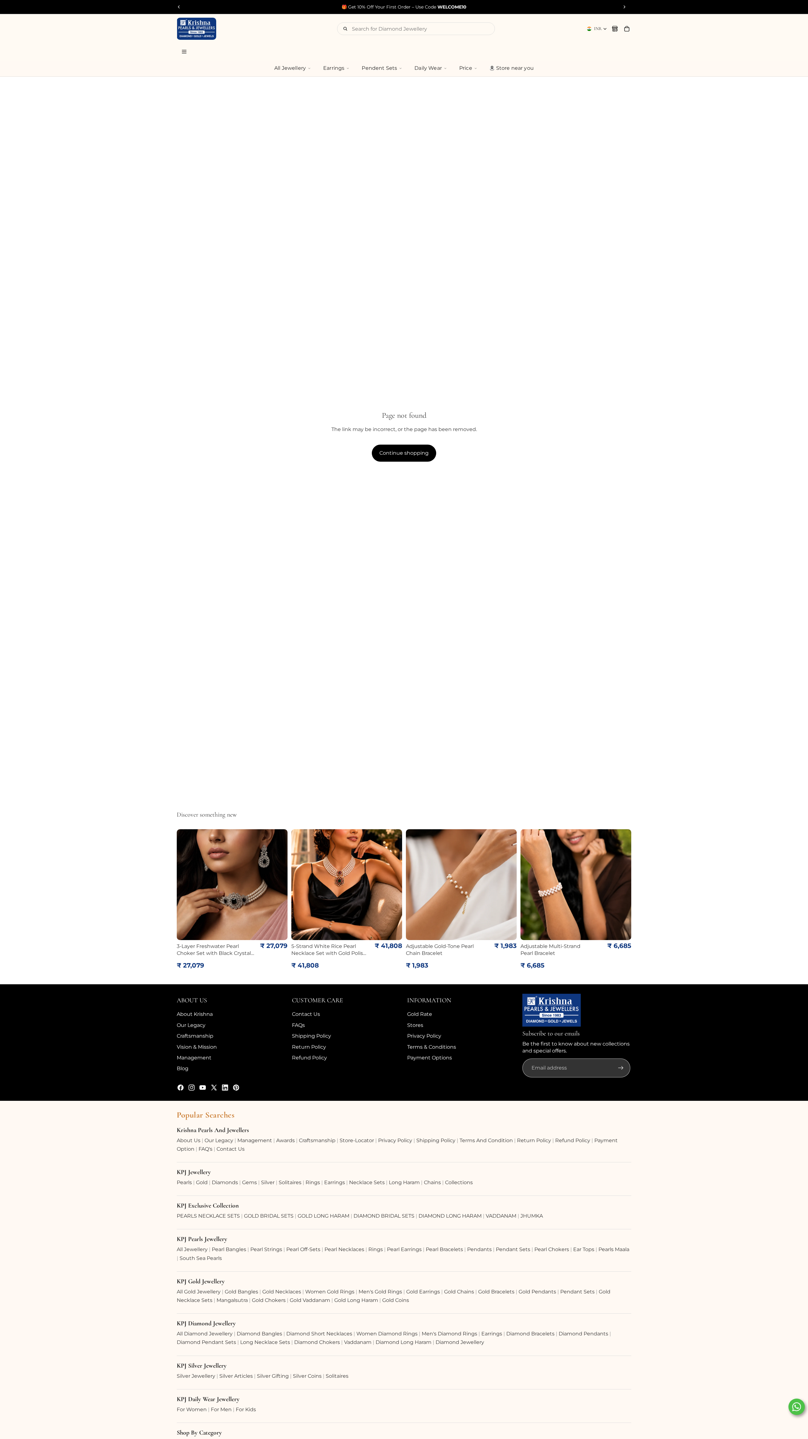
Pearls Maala (613, 1249)
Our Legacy (191, 1025)
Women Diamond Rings (387, 1334)
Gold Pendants (537, 1292)
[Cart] (627, 29)
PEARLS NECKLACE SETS (208, 1216)
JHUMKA (531, 1216)
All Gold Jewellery (199, 1292)
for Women (192, 1409)
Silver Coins (307, 1376)
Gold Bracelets (496, 1292)
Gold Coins (395, 1300)
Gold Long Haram (356, 1300)
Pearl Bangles (229, 1249)
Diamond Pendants (583, 1334)
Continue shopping (404, 453)
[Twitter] (214, 1087)
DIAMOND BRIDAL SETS (384, 1216)
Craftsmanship (195, 1036)
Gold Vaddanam (310, 1300)
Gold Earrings (423, 1292)
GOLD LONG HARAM (323, 1216)
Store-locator (357, 1140)
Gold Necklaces (281, 1292)
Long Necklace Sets (265, 1342)
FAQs (298, 1025)
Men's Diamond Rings (449, 1334)
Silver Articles (236, 1376)
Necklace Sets (367, 1182)
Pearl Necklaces (344, 1249)
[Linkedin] (225, 1087)
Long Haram (404, 1182)
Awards (285, 1140)
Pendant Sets (513, 1249)
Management (194, 1058)
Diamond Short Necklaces (319, 1334)
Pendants (479, 1249)
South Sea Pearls (201, 1258)
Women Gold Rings (329, 1292)
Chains (432, 1182)
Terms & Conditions (431, 1047)
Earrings (333, 68)
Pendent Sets (379, 68)
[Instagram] (191, 1087)
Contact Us (306, 1014)
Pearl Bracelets (444, 1249)
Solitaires (290, 1182)
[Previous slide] (179, 7)
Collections (459, 1182)
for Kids (246, 1409)
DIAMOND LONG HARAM (450, 1216)
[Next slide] (624, 7)
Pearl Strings (266, 1249)
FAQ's (205, 1149)
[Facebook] (180, 1087)
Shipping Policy (311, 1036)
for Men (221, 1409)
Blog (182, 1068)
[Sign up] (620, 1068)
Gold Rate (419, 1014)
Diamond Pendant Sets (206, 1342)
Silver (268, 1182)
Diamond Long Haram (403, 1342)
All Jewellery (290, 68)
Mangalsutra (232, 1300)
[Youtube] (202, 1087)
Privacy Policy (424, 1036)
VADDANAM (501, 1216)
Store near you (515, 68)
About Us (188, 1140)
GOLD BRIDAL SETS (269, 1216)
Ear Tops (583, 1249)
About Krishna (195, 1014)
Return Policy (309, 1047)
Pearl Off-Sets (303, 1249)
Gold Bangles (241, 1292)
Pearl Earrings (404, 1249)
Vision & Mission (197, 1047)
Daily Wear (428, 68)
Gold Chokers (269, 1300)
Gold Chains (459, 1292)
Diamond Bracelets (530, 1334)
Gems (249, 1182)
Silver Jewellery (196, 1376)
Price (465, 68)
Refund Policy (309, 1058)
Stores (415, 1025)
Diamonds (225, 1182)
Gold (202, 1182)
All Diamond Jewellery (205, 1334)
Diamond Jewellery (460, 1342)
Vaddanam (357, 1342)
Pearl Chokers (551, 1249)
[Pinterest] (236, 1087)
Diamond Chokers (317, 1342)
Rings (313, 1182)
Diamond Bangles (259, 1334)
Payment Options (429, 1058)
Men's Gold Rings (380, 1292)
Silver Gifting (273, 1376)
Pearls (184, 1182)
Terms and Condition (486, 1140)
